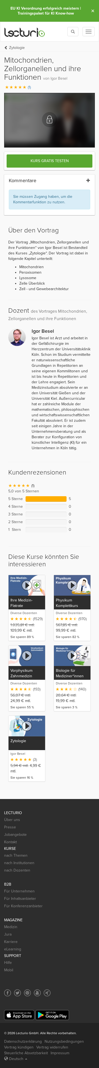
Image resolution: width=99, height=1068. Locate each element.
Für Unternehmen (19, 891)
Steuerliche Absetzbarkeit (26, 1053)
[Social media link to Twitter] (17, 992)
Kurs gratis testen (50, 161)
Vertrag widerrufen (52, 1047)
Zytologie (17, 47)
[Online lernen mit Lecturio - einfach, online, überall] (24, 31)
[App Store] (19, 1015)
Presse (10, 827)
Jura (8, 934)
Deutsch (16, 1058)
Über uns (12, 819)
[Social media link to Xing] (47, 992)
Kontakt (10, 842)
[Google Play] (52, 1015)
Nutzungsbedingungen (64, 1041)
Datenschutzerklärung (23, 1041)
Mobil (8, 970)
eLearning (12, 949)
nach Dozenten (17, 870)
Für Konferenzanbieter (23, 906)
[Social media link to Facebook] (7, 992)
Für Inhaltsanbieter (20, 898)
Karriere (11, 941)
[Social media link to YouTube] (37, 992)
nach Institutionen (19, 863)
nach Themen (16, 855)
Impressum (60, 1053)
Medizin (10, 927)
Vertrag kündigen (19, 1047)
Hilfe (8, 962)
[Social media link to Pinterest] (27, 992)
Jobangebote (15, 834)
